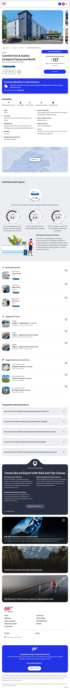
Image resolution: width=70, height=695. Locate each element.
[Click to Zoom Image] (32, 27)
